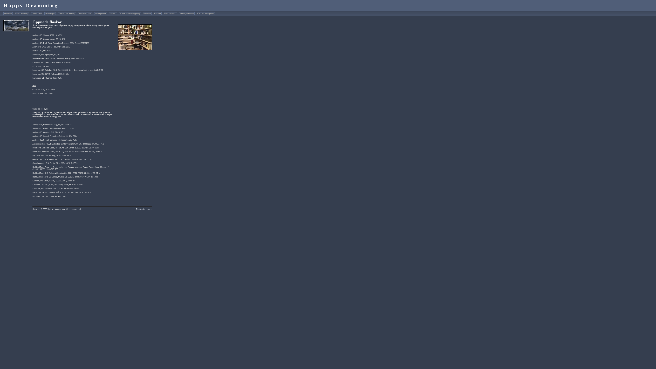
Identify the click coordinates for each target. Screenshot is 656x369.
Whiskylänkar (170, 14)
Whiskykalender (187, 14)
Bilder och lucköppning (130, 14)
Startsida (8, 14)
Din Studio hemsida (144, 209)
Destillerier (37, 14)
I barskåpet (50, 14)
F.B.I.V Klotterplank (205, 14)
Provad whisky (21, 14)
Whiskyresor (100, 14)
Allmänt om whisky (66, 14)
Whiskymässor (85, 14)
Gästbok (147, 14)
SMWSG (113, 14)
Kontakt (157, 14)
